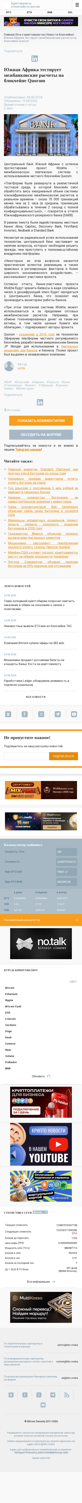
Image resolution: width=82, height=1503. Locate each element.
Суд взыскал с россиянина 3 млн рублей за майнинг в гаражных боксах (43, 490)
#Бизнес (30, 385)
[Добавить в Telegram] (25, 58)
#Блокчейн (22, 382)
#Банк (66, 382)
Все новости (35, 696)
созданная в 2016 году (37, 334)
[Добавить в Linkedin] (34, 58)
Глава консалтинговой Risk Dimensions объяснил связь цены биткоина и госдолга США (43, 511)
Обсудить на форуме (41, 434)
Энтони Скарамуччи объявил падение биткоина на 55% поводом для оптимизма (43, 564)
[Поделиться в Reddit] (53, 58)
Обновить (38, 1076)
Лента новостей (17, 586)
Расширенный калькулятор (22, 920)
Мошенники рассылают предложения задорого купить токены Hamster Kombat (43, 545)
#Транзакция (13, 385)
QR (65, 1452)
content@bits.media (67, 1361)
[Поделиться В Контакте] (44, 58)
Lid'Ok (21, 368)
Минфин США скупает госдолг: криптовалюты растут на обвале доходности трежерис (43, 554)
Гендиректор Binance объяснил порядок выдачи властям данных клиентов (43, 536)
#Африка (38, 382)
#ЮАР (8, 382)
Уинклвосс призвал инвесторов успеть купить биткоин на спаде (43, 481)
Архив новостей (41, 1458)
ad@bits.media (70, 1378)
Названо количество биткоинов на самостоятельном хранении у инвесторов (43, 499)
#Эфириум (46, 385)
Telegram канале (28, 449)
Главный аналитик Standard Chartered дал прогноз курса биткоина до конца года (43, 471)
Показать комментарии (41, 420)
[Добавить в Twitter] (16, 58)
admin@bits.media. (44, 1444)
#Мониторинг (25, 388)
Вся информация (38, 1281)
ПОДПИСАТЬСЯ (63, 756)
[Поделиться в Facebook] (7, 58)
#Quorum (53, 382)
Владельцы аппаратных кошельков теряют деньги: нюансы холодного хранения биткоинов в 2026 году (43, 524)
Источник (13, 410)
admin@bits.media (67, 1345)
